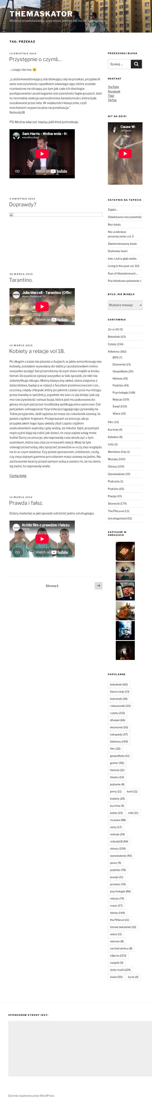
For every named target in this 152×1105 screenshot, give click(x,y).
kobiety (117, 798)
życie (133, 977)
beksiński (119, 684)
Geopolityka (120, 371)
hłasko (117, 777)
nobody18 (119, 841)
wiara (116, 934)
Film (110, 422)
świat (116, 977)
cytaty (117, 713)
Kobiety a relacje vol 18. (37, 351)
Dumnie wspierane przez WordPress (31, 1095)
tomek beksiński (123, 927)
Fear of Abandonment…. (123, 273)
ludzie (116, 812)
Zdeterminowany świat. (122, 243)
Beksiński (114, 336)
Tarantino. (21, 280)
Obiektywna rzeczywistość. (125, 217)
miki (133, 812)
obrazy (118, 848)
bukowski (118, 698)
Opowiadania (116, 474)
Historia (117, 378)
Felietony (113, 351)
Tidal (111, 95)
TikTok (112, 100)
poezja (116, 877)
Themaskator (41, 14)
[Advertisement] (80, 1048)
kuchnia (117, 805)
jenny (116, 791)
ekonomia (119, 727)
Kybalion (113, 437)
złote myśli (120, 969)
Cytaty (112, 344)
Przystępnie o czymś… (35, 59)
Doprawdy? (22, 204)
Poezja (112, 496)
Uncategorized (117, 518)
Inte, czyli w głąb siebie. (122, 258)
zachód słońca (121, 948)
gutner (117, 763)
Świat (116, 406)
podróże (118, 870)
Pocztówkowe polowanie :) (124, 280)
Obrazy (112, 466)
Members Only (117, 451)
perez (115, 862)
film (115, 748)
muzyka (118, 820)
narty (116, 827)
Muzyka (113, 459)
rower (116, 905)
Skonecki (114, 503)
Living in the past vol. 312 (123, 266)
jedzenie (117, 784)
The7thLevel (116, 511)
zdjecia (118, 955)
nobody (117, 834)
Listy (111, 444)
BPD (116, 357)
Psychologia (120, 392)
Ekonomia (119, 364)
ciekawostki (120, 705)
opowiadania (121, 855)
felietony (119, 741)
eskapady (119, 734)
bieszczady (119, 691)
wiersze (117, 941)
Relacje (117, 399)
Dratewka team (118, 251)
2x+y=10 (113, 329)
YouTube (113, 86)
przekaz (118, 884)
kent (132, 791)
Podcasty (114, 481)
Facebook (114, 91)
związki (116, 962)
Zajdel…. (113, 209)
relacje (117, 898)
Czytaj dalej (18, 476)
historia (117, 770)
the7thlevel (119, 919)
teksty (117, 912)
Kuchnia (113, 429)
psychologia (120, 891)
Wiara (116, 413)
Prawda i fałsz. (26, 503)
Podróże (118, 385)
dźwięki (117, 720)
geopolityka (120, 755)
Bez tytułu (114, 224)
